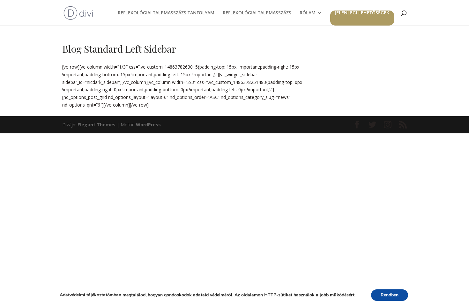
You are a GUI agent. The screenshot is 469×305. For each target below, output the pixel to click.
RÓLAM (308, 13)
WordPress (148, 125)
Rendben (389, 295)
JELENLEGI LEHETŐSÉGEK (362, 13)
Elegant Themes (96, 125)
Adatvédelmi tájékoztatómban (91, 295)
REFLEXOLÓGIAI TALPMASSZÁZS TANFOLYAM (166, 13)
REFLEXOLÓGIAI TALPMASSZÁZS (257, 13)
